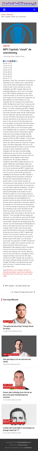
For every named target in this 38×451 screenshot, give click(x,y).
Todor (25, 274)
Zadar (5, 276)
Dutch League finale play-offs (14, 387)
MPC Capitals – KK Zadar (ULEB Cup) (17, 286)
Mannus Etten (20, 56)
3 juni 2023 (6, 364)
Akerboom (10, 270)
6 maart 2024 (7, 331)
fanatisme (27, 270)
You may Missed (10, 299)
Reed (12, 274)
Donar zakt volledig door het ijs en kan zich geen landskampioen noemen (17, 394)
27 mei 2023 (7, 400)
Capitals (20, 270)
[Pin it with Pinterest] (10, 61)
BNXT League (8, 321)
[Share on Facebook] (4, 61)
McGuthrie (6, 274)
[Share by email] (16, 61)
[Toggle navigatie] (4, 9)
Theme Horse (22, 445)
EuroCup (6, 46)
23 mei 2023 (7, 433)
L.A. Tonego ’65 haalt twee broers (22, 292)
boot (15, 270)
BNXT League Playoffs (11, 354)
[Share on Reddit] (8, 61)
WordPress (28, 448)
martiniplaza (28, 272)
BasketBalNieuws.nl (24, 442)
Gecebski (6, 272)
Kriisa (22, 272)
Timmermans (18, 274)
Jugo (18, 272)
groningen (12, 272)
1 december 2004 (8, 56)
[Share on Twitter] (6, 61)
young (30, 274)
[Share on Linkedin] (12, 61)
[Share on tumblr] (14, 61)
